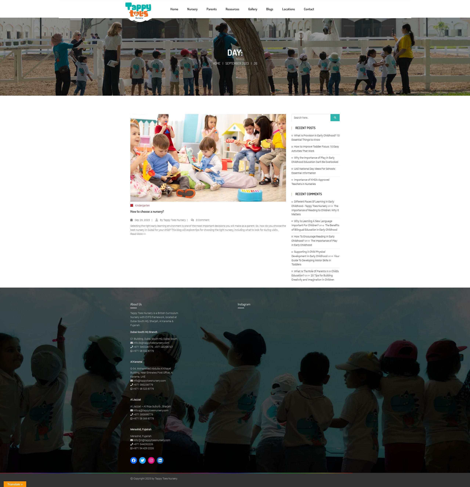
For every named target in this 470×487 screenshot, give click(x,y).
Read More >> (138, 233)
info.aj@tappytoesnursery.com (150, 410)
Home (216, 63)
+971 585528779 (143, 346)
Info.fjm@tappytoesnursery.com (151, 440)
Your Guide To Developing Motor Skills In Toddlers (315, 260)
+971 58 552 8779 (143, 350)
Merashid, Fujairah (140, 436)
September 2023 (237, 63)
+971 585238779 (143, 384)
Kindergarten (142, 205)
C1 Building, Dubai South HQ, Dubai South (153, 338)
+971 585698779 (143, 414)
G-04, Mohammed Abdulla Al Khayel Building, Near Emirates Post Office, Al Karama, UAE (151, 372)
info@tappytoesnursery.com (149, 380)
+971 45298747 (164, 346)
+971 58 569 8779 (143, 418)
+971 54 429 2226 (143, 448)
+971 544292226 (143, 444)
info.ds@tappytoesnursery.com (151, 342)
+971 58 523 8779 (143, 388)
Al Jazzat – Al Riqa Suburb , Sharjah (150, 406)
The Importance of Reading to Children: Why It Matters (315, 210)
